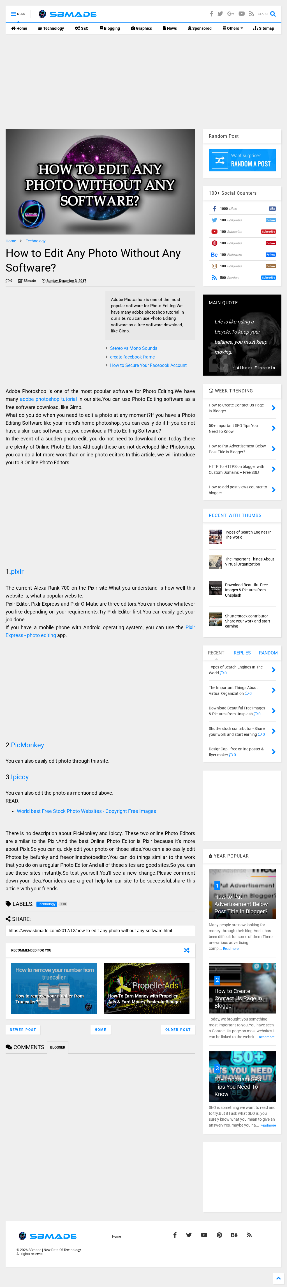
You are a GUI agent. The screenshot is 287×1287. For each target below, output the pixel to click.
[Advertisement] (143, 81)
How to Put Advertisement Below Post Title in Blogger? (241, 904)
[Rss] (251, 14)
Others (232, 28)
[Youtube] (242, 14)
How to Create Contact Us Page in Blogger (238, 998)
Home (21, 28)
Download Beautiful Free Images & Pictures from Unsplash (246, 590)
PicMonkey (27, 745)
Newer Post (23, 1030)
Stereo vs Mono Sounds (133, 348)
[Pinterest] (219, 1235)
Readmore (231, 949)
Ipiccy (20, 777)
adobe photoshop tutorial (48, 399)
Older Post (178, 1030)
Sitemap (266, 28)
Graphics (143, 28)
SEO (84, 28)
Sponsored (201, 28)
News (171, 28)
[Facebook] (211, 14)
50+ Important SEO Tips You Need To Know (237, 1086)
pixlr (17, 572)
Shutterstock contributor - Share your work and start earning (247, 621)
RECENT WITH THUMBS (235, 515)
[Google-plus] (230, 14)
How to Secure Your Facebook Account (148, 365)
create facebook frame (132, 357)
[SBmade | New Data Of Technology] (67, 16)
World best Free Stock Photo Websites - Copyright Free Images (86, 811)
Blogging (111, 28)
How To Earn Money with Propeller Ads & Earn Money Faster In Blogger (144, 999)
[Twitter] (220, 14)
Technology (53, 28)
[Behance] (234, 1235)
